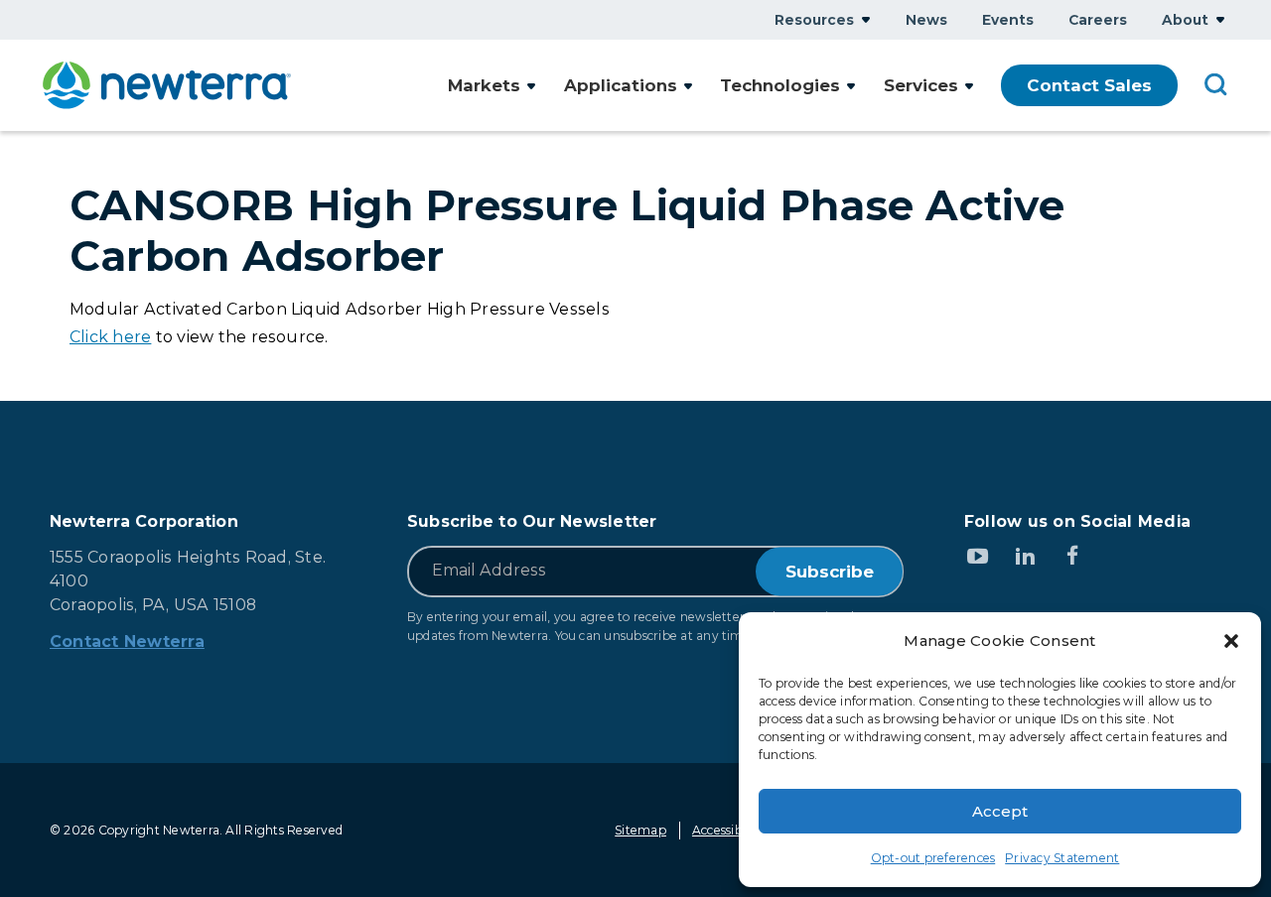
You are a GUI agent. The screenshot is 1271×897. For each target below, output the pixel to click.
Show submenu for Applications (688, 85)
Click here (110, 336)
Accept (1000, 811)
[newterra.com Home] (167, 85)
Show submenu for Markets (531, 85)
